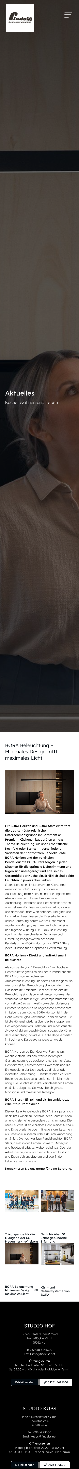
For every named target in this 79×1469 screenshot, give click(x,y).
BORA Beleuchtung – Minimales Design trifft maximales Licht (21, 1290)
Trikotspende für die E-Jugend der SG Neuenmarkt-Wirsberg (21, 1237)
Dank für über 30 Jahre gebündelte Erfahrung (54, 1237)
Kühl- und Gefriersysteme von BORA (55, 1291)
